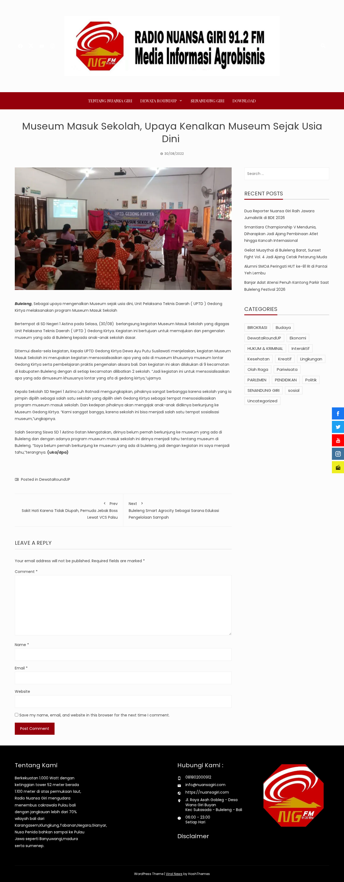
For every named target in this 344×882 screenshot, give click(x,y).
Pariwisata (287, 369)
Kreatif (285, 359)
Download (244, 100)
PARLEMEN (257, 380)
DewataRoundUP (54, 479)
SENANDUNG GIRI (207, 100)
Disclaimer (193, 836)
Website (22, 691)
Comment (26, 571)
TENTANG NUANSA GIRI (110, 100)
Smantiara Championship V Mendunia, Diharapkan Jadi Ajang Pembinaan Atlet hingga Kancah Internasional (281, 233)
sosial (293, 390)
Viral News (174, 874)
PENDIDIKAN (286, 380)
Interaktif (301, 348)
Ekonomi (298, 338)
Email (21, 668)
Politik (311, 380)
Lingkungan (311, 359)
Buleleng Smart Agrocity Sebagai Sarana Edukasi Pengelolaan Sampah (174, 510)
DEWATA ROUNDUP (158, 100)
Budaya (283, 327)
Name (22, 644)
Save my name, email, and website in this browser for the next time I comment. (94, 715)
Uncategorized (262, 401)
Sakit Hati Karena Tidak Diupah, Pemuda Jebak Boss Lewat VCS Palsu (70, 510)
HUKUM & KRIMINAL (265, 348)
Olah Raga (258, 369)
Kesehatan (259, 359)
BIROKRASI (257, 327)
